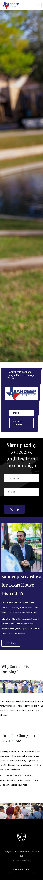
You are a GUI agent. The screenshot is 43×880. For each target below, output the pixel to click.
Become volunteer (21, 869)
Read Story (10, 643)
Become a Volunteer (18, 423)
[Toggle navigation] (38, 5)
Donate (17, 412)
